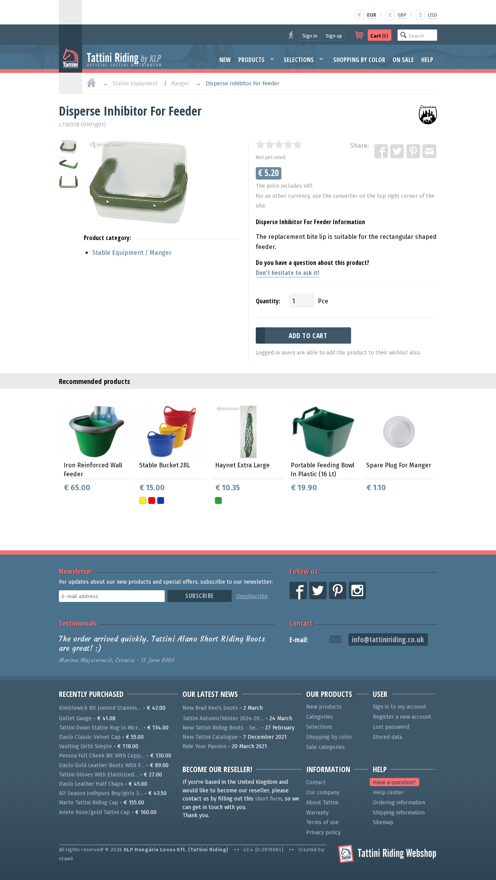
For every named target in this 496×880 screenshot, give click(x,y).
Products (251, 59)
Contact (300, 623)
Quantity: (268, 301)
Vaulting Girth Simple (85, 746)
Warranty (317, 812)
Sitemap (383, 822)
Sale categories (325, 747)
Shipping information (399, 812)
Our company (322, 792)
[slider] (279, 144)
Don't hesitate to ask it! (287, 272)
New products (324, 707)
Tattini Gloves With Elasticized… (98, 774)
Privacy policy (323, 832)
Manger (180, 83)
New (225, 59)
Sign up (334, 36)
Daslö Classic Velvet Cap (90, 737)
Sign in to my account (399, 707)
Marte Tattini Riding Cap (88, 802)
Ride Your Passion (204, 746)
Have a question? (394, 782)
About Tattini (322, 802)
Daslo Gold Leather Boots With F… (102, 765)
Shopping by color (359, 59)
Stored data (387, 737)
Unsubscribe (252, 596)
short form (268, 798)
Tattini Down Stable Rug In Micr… (100, 727)
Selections (299, 59)
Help (427, 59)
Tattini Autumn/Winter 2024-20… (223, 718)
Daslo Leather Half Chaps (91, 784)
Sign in (309, 36)
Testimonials (77, 623)
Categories (319, 717)
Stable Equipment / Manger (132, 252)
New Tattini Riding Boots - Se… (221, 727)
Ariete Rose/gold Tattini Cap (94, 812)
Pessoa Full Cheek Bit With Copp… (102, 755)
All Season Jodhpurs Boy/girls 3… (101, 793)
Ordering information (399, 802)
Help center (388, 792)
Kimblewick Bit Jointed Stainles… (100, 708)
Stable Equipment (135, 83)
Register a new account (402, 717)
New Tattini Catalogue (210, 737)
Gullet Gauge (75, 718)
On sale (403, 59)
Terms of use (322, 822)
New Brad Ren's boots (210, 708)
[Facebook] (381, 151)
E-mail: (298, 639)
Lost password (391, 727)
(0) (379, 36)
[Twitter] (397, 151)
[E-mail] (429, 151)
